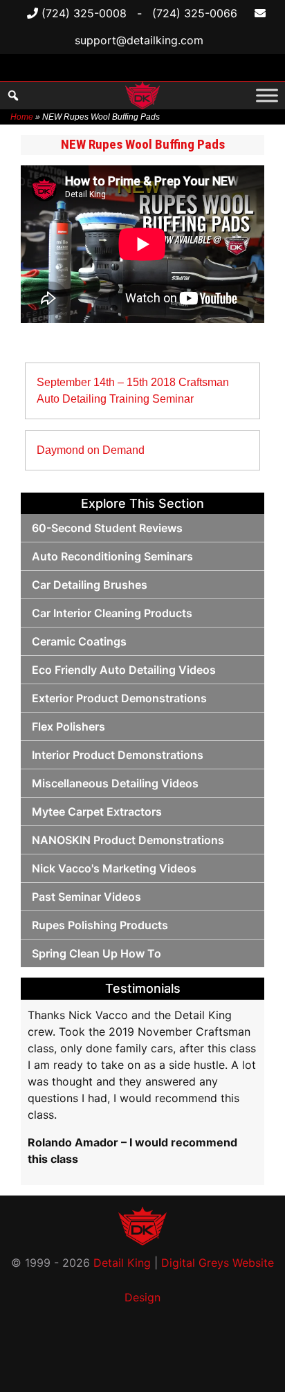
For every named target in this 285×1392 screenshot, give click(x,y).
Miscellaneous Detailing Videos (115, 783)
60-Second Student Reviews (107, 528)
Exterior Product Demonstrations (119, 698)
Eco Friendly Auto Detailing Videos (124, 670)
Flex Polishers (68, 726)
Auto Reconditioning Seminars (112, 556)
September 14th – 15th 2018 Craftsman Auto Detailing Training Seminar (133, 390)
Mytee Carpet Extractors (97, 811)
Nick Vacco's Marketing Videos (114, 868)
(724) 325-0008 (82, 13)
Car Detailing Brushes (89, 585)
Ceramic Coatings (79, 641)
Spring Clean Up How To (96, 953)
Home (21, 117)
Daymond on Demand (91, 450)
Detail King (122, 1263)
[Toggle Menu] (267, 95)
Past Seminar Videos (86, 897)
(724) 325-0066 (194, 13)
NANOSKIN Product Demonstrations (128, 840)
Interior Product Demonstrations (117, 755)
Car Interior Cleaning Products (112, 613)
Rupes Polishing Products (100, 925)
